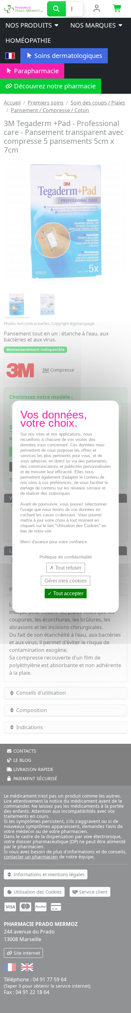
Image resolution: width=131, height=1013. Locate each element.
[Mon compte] (97, 9)
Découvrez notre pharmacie (54, 86)
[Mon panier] (117, 9)
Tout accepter (67, 593)
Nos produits (29, 25)
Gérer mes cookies (66, 580)
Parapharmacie (35, 71)
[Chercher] (56, 8)
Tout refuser (67, 567)
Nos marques (93, 25)
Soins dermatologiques (67, 55)
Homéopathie (28, 40)
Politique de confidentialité (65, 556)
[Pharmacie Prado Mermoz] (23, 8)
